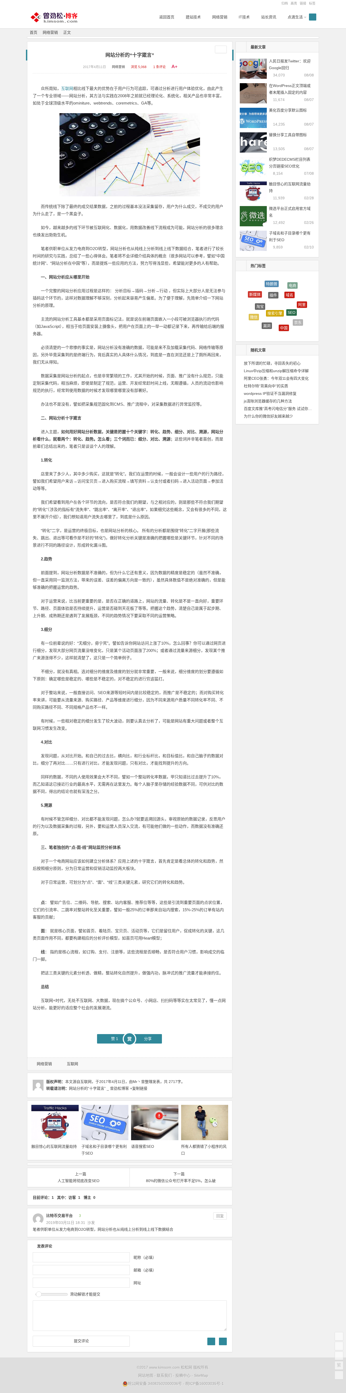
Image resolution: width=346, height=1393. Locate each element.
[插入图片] (211, 1341)
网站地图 (145, 1375)
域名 (289, 285)
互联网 (67, 88)
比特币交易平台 (59, 1215)
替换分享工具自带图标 (288, 135)
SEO (291, 299)
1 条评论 (159, 67)
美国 (280, 329)
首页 (33, 32)
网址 (137, 1283)
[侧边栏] (221, 49)
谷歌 (291, 329)
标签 (312, 3)
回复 (220, 1216)
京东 (298, 316)
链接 (303, 3)
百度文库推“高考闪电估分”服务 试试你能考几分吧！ (287, 408)
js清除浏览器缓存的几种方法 (268, 401)
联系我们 (164, 1375)
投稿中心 (183, 1375)
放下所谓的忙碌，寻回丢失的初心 (272, 363)
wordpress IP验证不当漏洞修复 (270, 393)
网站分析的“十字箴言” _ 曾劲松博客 (99, 1088)
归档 (284, 3)
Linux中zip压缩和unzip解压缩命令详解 (276, 371)
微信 (254, 311)
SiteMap (201, 1375)
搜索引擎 (274, 298)
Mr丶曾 (139, 1081)
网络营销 (50, 32)
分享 (148, 1039)
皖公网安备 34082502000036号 (155, 1383)
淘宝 (260, 295)
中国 (284, 316)
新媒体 (255, 291)
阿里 (302, 299)
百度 (263, 327)
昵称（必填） (145, 1257)
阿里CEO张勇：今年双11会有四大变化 (276, 378)
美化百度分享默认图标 (288, 110)
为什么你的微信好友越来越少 (268, 416)
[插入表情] (223, 1341)
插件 (273, 284)
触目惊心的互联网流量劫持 (54, 1146)
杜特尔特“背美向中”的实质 (266, 386)
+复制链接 (138, 1088)
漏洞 (267, 314)
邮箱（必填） (145, 1270)
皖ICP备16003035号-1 (204, 1383)
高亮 (294, 3)
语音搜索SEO (142, 1146)
